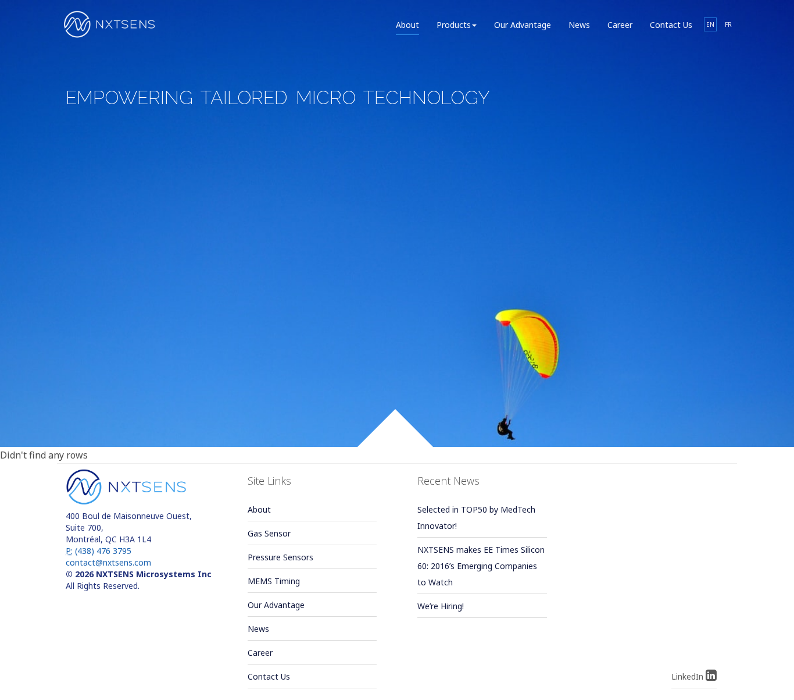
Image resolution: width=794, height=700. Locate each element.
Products (454, 24)
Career (619, 24)
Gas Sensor (269, 533)
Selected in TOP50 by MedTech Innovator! (476, 517)
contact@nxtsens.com (108, 562)
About (407, 24)
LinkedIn (688, 676)
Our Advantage (522, 24)
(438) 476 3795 (98, 550)
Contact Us (671, 24)
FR (728, 24)
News (579, 24)
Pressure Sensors (280, 557)
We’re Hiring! (440, 606)
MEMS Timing (274, 581)
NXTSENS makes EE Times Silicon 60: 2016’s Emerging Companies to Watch (481, 566)
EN (710, 24)
